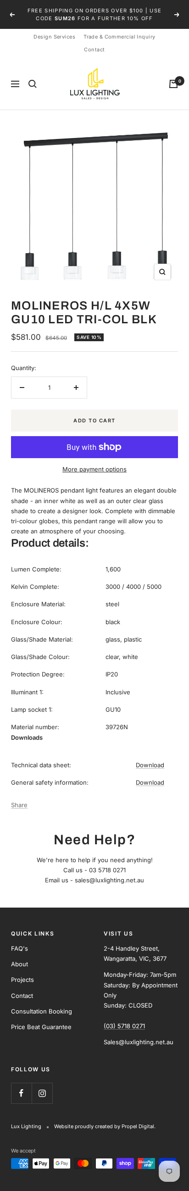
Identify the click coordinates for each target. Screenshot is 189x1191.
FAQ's (19, 948)
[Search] (32, 84)
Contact (94, 49)
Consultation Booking (41, 1011)
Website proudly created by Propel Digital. (105, 1126)
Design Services (54, 36)
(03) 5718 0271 (124, 1026)
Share (19, 805)
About (19, 964)
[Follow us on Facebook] (21, 1093)
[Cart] (173, 84)
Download (150, 765)
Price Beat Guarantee (41, 1026)
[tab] (94, 737)
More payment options (94, 469)
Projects (22, 979)
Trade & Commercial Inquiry (119, 36)
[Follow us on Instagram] (42, 1093)
